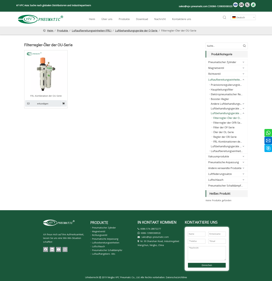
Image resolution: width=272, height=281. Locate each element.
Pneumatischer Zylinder (222, 62)
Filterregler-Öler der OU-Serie (230, 118)
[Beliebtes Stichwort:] (224, 17)
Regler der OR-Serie (225, 137)
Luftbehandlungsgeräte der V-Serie (229, 108)
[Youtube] (58, 249)
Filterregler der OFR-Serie (228, 122)
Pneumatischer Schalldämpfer (226, 185)
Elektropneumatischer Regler (228, 94)
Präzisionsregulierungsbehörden (229, 85)
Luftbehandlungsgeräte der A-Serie (229, 146)
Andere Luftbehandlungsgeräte (229, 103)
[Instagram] (65, 249)
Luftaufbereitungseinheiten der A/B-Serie (229, 151)
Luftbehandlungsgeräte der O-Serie (229, 113)
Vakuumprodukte (218, 156)
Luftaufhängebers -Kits (103, 253)
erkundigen (42, 103)
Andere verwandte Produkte (224, 168)
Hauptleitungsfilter (222, 89)
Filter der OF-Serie (224, 127)
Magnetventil (216, 68)
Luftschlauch (215, 179)
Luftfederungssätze (220, 174)
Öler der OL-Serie (223, 132)
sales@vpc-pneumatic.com (193, 6)
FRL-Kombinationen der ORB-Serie (230, 141)
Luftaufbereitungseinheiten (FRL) (228, 79)
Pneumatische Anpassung (223, 162)
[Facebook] (45, 249)
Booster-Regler (220, 99)
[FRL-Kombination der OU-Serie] (46, 71)
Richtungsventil (99, 235)
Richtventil (214, 74)
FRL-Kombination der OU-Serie (46, 95)
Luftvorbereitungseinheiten (105, 242)
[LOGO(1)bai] (59, 222)
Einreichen (207, 265)
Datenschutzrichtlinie (176, 277)
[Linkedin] (52, 249)
